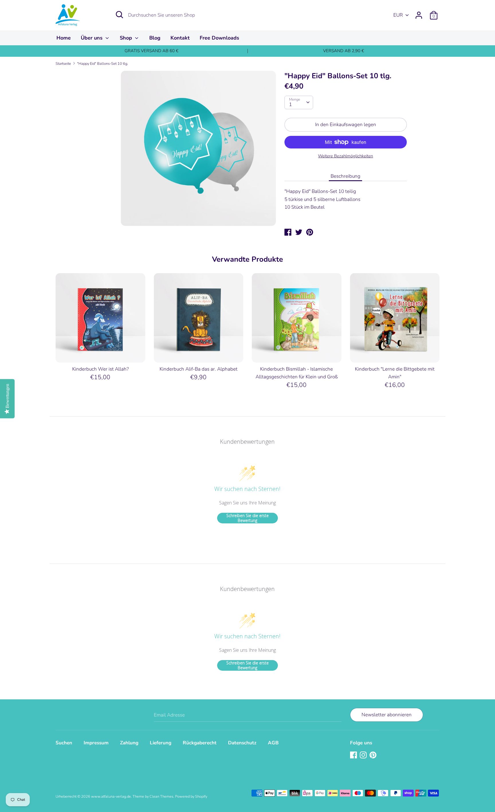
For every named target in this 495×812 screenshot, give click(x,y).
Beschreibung (345, 176)
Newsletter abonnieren (387, 714)
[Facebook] (354, 755)
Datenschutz (242, 742)
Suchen (64, 742)
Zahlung (129, 742)
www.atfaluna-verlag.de (111, 796)
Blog (154, 37)
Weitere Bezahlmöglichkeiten (345, 156)
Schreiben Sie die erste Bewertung (247, 518)
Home (63, 37)
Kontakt (180, 37)
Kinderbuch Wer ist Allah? (100, 369)
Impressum (96, 742)
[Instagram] (364, 755)
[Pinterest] (374, 755)
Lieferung (160, 742)
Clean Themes (161, 796)
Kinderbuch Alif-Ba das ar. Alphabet (198, 369)
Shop (126, 37)
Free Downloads (219, 37)
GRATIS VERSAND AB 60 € (151, 51)
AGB (273, 742)
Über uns (92, 37)
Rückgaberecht (200, 742)
